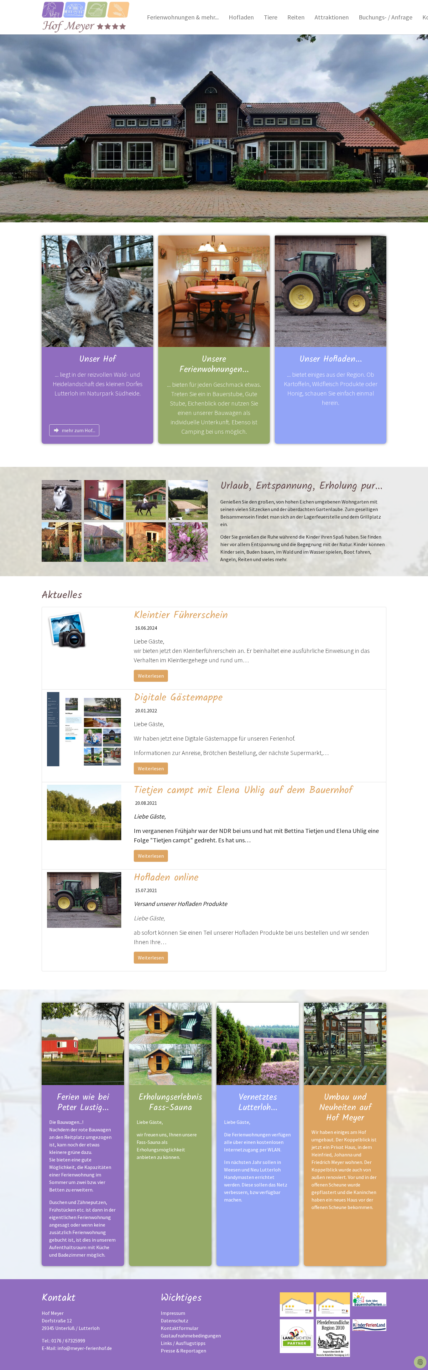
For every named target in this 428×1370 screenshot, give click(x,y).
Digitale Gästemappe (178, 698)
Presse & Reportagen (183, 1350)
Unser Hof (97, 359)
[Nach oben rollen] (414, 1356)
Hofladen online (166, 878)
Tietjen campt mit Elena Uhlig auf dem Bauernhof (243, 791)
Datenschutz (174, 1320)
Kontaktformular (179, 1328)
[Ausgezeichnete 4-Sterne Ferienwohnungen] (333, 1304)
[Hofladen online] (84, 899)
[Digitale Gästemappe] (84, 728)
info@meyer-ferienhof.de (84, 1348)
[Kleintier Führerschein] (67, 629)
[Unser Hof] (97, 290)
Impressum (173, 1313)
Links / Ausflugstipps (183, 1343)
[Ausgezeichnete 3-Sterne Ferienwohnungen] (297, 1304)
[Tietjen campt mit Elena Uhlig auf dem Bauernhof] (84, 812)
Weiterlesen (151, 676)
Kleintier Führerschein (181, 615)
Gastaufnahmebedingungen (191, 1335)
